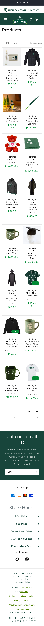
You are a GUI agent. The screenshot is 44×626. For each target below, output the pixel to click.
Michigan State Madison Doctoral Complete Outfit (32, 206)
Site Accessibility (22, 582)
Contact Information (22, 576)
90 (36, 418)
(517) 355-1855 (26, 587)
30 (36, 412)
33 (21, 418)
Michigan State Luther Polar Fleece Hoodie (12, 203)
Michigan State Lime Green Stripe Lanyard (32, 120)
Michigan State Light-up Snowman (12, 118)
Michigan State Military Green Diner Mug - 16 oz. (32, 343)
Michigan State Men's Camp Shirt (32, 293)
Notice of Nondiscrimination (21, 596)
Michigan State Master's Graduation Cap (32, 253)
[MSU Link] (22, 622)
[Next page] (22, 424)
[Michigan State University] (22, 10)
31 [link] (6, 418)
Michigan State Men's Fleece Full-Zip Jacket (12, 343)
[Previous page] (6, 412)
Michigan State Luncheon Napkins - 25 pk (32, 162)
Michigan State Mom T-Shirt (32, 388)
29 (29, 412)
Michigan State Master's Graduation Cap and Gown (12, 297)
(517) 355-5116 (25, 573)
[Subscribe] (36, 472)
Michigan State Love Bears (11, 159)
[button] (6, 19)
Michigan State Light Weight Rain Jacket (32, 74)
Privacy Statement (22, 601)
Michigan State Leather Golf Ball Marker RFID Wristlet (12, 75)
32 (13, 418)
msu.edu (24, 592)
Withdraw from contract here (22, 605)
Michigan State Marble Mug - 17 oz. (11, 250)
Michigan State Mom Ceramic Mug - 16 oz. (12, 389)
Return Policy (22, 579)
